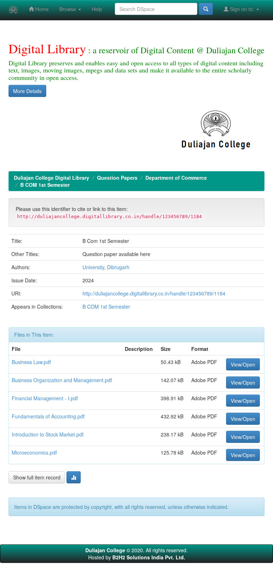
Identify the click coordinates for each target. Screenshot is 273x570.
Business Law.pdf (31, 361)
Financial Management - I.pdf (45, 398)
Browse (68, 8)
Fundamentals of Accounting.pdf (48, 416)
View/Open (243, 364)
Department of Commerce (176, 177)
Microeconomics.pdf (34, 452)
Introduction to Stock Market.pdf (48, 434)
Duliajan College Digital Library (51, 177)
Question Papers (117, 177)
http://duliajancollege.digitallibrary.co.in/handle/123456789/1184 (153, 293)
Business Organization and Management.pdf (62, 380)
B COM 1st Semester (45, 184)
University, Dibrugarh (105, 267)
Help (97, 8)
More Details (27, 90)
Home (41, 8)
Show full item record (36, 477)
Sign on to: (242, 8)
